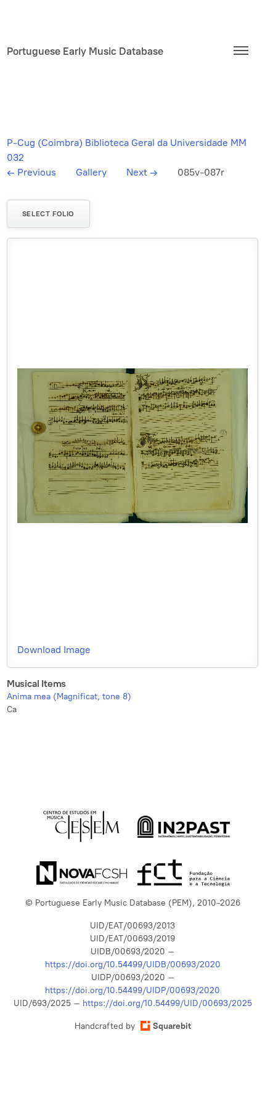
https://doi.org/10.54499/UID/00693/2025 (167, 1003)
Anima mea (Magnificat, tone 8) (69, 696)
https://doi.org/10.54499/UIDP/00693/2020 (132, 990)
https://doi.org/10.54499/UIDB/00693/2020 (133, 964)
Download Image (54, 650)
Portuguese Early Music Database (85, 51)
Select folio (48, 213)
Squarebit (172, 1026)
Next (142, 172)
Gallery (91, 172)
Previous (31, 172)
